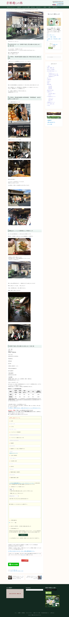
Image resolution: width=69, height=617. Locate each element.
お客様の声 (49, 79)
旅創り (48, 82)
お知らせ (48, 81)
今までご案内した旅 (15, 41)
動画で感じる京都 (50, 90)
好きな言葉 (50, 99)
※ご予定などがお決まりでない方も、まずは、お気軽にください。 (21, 551)
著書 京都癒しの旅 (50, 67)
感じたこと (50, 100)
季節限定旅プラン (52, 76)
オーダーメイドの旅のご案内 (53, 75)
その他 (48, 105)
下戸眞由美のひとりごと (51, 96)
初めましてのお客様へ (51, 69)
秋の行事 (50, 88)
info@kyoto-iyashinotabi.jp (59, 2)
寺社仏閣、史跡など (52, 93)
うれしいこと (51, 98)
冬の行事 (50, 86)
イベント (50, 72)
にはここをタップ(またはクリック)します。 (21, 483)
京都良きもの (49, 91)
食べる (50, 94)
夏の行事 (50, 87)
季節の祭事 (49, 84)
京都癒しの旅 (55, 44)
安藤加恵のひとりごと (51, 102)
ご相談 (48, 66)
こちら (23, 554)
